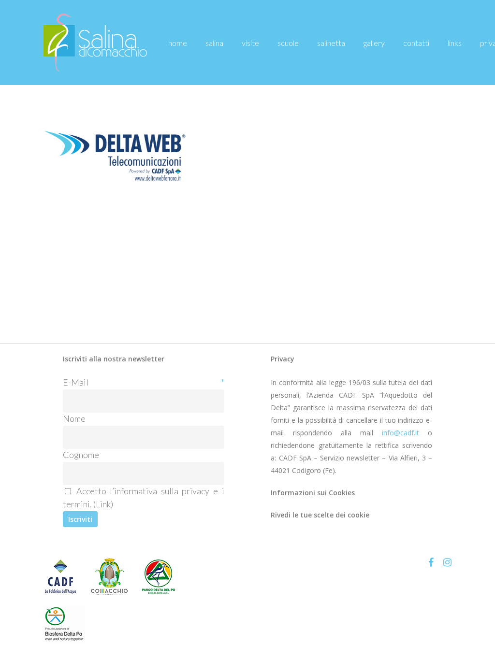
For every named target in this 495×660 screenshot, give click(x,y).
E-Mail (143, 382)
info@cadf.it (400, 432)
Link (103, 504)
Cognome (81, 454)
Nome (74, 418)
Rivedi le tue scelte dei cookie (320, 514)
